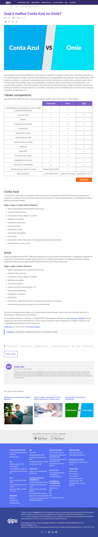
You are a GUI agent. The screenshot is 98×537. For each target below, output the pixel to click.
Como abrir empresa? (75, 452)
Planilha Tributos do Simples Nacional (37, 490)
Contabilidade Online (25, 346)
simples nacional (55, 450)
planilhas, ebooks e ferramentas (36, 479)
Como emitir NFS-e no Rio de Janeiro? (18, 485)
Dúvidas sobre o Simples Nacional (56, 464)
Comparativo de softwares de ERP (19, 472)
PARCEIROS (13, 496)
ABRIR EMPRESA (74, 450)
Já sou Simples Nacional (56, 452)
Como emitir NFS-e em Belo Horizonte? (18, 490)
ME (50, 493)
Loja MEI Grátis (14, 500)
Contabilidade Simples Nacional (60, 346)
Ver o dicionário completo (57, 497)
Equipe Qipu (8, 17)
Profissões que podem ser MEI (38, 461)
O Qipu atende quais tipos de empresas (18, 453)
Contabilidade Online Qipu (41, 346)
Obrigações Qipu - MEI (75, 481)
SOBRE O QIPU (73, 469)
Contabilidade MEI (11, 346)
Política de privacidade (76, 478)
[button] (81, 6)
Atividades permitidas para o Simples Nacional (58, 456)
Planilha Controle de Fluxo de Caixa (38, 485)
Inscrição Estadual (54, 485)
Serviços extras (14, 457)
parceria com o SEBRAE (76, 318)
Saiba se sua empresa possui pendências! (38, 472)
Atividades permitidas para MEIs (37, 458)
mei (30, 450)
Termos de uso (73, 476)
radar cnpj (33, 469)
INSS (50, 490)
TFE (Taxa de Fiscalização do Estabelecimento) (58, 460)
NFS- (11, 478)
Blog (16, 6)
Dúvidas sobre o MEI (35, 464)
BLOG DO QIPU (54, 470)
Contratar (84, 180)
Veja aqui (9, 332)
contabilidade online (17, 450)
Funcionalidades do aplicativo (18, 469)
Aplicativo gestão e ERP (17, 464)
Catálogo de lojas (15, 503)
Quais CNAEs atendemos (76, 455)
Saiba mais (8, 327)
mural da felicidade (76, 460)
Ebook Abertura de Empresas (38, 493)
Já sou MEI (32, 452)
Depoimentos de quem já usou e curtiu (78, 463)
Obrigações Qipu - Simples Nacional (77, 484)
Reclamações (73, 471)
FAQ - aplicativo (73, 473)
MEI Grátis (13, 498)
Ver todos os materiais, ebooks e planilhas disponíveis (38, 499)
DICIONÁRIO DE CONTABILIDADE (54, 482)
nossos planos (34, 327)
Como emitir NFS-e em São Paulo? (18, 481)
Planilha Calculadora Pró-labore (38, 482)
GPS (50, 495)
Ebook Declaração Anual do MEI (38, 496)
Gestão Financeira (87, 346)
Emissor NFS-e (14, 466)
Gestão (78, 346)
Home (11, 6)
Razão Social (53, 488)
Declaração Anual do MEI (36, 455)
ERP (15, 17)
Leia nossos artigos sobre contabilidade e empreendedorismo (57, 474)
